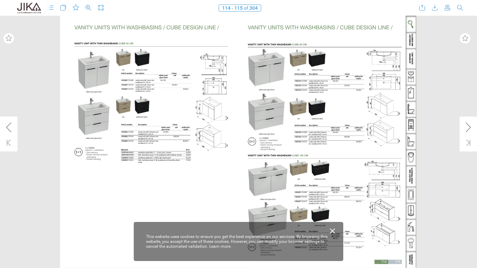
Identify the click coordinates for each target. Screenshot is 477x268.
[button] (50, 8)
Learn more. (220, 246)
